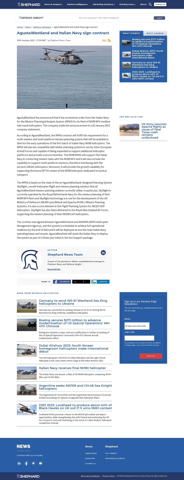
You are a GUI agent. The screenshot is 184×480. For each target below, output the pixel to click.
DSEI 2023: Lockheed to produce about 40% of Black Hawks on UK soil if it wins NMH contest (75, 406)
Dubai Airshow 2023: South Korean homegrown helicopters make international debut (73, 348)
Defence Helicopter (42, 27)
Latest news (91, 453)
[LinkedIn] (19, 463)
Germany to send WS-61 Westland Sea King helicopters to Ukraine (73, 302)
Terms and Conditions (90, 476)
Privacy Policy (131, 345)
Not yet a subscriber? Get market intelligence (99, 18)
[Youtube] (40, 463)
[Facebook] (26, 463)
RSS (104, 40)
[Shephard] (29, 4)
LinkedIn (103, 252)
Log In (159, 18)
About (143, 4)
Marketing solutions (115, 458)
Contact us (160, 4)
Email (128, 319)
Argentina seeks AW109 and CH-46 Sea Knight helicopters (75, 387)
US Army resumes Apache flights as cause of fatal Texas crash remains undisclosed (154, 130)
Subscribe (90, 458)
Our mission (111, 453)
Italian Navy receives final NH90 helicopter (72, 368)
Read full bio (54, 269)
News (28, 27)
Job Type (130, 332)
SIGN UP (151, 356)
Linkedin (103, 281)
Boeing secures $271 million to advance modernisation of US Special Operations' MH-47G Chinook (74, 323)
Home (20, 27)
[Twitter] (33, 463)
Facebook (65, 281)
